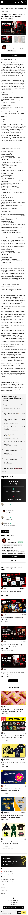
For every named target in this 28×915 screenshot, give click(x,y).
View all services (13, 680)
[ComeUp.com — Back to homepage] (2, 2)
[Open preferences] (18, 2)
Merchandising (6, 11)
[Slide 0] (6, 39)
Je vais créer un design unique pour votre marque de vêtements (12, 842)
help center (5, 864)
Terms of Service (13, 902)
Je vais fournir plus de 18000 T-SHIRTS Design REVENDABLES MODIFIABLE (12, 736)
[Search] (15, 2)
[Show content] (25, 887)
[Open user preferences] (24, 2)
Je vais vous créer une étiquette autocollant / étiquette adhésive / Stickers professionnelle (11, 790)
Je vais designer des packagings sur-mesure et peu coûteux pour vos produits (12, 711)
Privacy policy (13, 904)
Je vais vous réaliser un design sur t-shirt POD (13, 763)
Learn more (13, 560)
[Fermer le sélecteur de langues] (22, 907)
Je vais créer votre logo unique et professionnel (11, 592)
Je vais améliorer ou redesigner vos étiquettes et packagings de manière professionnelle (12, 646)
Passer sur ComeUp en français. (12, 907)
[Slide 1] (19, 39)
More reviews (5, 531)
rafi (12, 45)
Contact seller (13, 55)
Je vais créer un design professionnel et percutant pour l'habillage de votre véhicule (13, 817)
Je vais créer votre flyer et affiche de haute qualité (12, 618)
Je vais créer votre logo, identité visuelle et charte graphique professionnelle (13, 673)
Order (19, 912)
